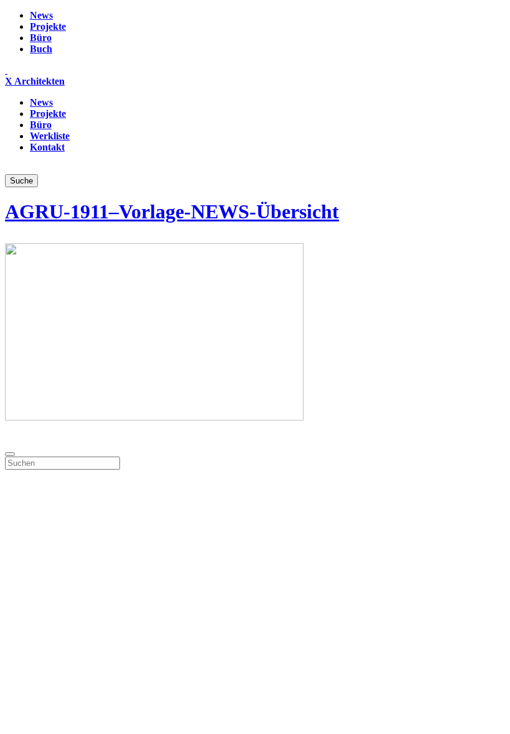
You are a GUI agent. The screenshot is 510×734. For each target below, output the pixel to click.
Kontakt (47, 147)
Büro (41, 37)
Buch (41, 49)
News (41, 15)
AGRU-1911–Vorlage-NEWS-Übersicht (172, 211)
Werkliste (50, 136)
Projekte (48, 26)
